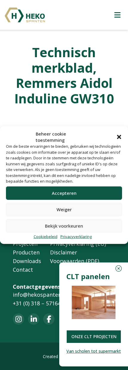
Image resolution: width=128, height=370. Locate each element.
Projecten (25, 243)
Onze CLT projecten (93, 336)
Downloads (27, 261)
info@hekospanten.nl (40, 294)
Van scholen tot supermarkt (93, 351)
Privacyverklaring (76, 236)
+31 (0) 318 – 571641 (38, 303)
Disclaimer (63, 252)
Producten (26, 252)
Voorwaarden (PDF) (74, 261)
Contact (23, 269)
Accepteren (64, 193)
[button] (119, 137)
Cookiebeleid (45, 236)
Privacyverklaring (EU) (78, 243)
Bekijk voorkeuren (64, 226)
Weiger (64, 209)
